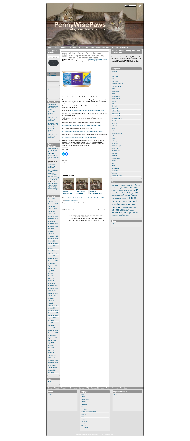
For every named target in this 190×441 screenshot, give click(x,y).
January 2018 (52, 256)
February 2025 (52, 201)
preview (125, 201)
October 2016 (52, 290)
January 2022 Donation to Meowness (52, 166)
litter (136, 193)
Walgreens (115, 170)
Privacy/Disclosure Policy (100, 47)
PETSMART (85, 427)
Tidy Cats (135, 213)
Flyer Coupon (116, 98)
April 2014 (51, 350)
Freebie (114, 101)
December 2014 (53, 330)
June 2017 (51, 273)
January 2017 (52, 283)
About (56, 47)
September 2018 (53, 243)
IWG (128, 193)
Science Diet (118, 210)
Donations (64, 47)
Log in (115, 394)
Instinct (124, 193)
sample (133, 207)
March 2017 (51, 280)
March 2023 (51, 211)
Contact (115, 47)
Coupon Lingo (85, 399)
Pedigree (124, 198)
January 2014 (52, 357)
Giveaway (115, 108)
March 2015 (51, 325)
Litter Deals (115, 121)
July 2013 (51, 372)
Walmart (114, 173)
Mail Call (114, 123)
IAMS (135, 190)
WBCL (120, 215)
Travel (113, 165)
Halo (131, 190)
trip (117, 215)
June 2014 (51, 345)
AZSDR (128, 185)
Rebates (114, 136)
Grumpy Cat (125, 190)
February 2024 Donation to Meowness (52, 136)
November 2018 (53, 238)
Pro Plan (132, 204)
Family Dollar (116, 96)
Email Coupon (116, 91)
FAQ (87, 47)
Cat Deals (70, 197)
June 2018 (51, 248)
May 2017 (51, 276)
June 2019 (51, 231)
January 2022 (52, 213)
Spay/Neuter (115, 148)
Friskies (129, 187)
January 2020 (52, 221)
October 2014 (52, 335)
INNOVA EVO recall (68, 210)
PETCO (83, 425)
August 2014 (52, 340)
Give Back (124, 47)
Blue (138, 185)
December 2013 (53, 360)
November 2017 (53, 261)
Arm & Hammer (120, 185)
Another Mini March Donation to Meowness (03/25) (53, 107)
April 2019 (51, 233)
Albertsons (115, 71)
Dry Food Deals (82, 197)
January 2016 (52, 308)
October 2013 (52, 365)
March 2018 (51, 251)
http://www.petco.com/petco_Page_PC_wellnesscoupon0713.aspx (82, 131)
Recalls (114, 138)
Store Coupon (116, 150)
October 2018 (52, 241)
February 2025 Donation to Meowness (52, 119)
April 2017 (51, 278)
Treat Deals (115, 168)
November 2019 (53, 226)
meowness (115, 195)
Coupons (83, 401)
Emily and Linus (53, 148)
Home (50, 47)
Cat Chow (114, 188)
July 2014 (51, 343)
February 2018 (52, 253)
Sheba (126, 210)
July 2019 (51, 228)
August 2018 (52, 246)
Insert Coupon (116, 113)
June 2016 (51, 298)
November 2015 (53, 313)
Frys (113, 103)
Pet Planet (84, 421)
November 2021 (53, 218)
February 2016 (52, 305)
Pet (127, 198)
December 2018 (53, 236)
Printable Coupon (117, 133)
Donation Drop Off (117, 83)
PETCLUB (84, 423)
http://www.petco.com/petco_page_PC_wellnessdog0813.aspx (81, 125)
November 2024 (53, 204)
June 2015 (51, 323)
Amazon (114, 74)
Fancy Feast (121, 188)
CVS (113, 79)
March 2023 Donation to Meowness (52, 151)
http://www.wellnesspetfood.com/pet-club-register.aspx (87, 110)
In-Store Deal (90, 197)
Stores (81, 47)
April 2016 (51, 300)
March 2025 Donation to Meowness (51, 113)
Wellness (75, 200)
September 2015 (53, 315)
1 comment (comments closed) (98, 59)
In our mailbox (102, 210)
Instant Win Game (117, 116)
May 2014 (51, 347)
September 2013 (53, 367)
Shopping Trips (116, 146)
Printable (133, 201)
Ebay (113, 88)
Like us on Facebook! (52, 74)
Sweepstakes (116, 158)
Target (113, 160)
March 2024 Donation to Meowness (51, 130)
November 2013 (53, 362)
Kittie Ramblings (117, 118)
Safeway (114, 141)
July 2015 (51, 320)
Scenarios (115, 143)
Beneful (134, 185)
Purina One (122, 207)
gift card (114, 106)
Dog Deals (75, 197)
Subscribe (53, 63)
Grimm (50, 156)
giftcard (114, 190)
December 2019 (53, 223)
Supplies (114, 155)
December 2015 (53, 310)
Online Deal (115, 126)
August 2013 (52, 370)
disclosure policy (98, 61)
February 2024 (52, 209)
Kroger (132, 193)
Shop (82, 416)
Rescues (73, 47)
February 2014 (52, 355)
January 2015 (52, 328)
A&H (113, 185)
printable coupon (120, 204)
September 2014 (53, 338)
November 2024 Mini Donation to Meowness (53, 124)
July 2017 (51, 271)
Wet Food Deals (70, 199)
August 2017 (52, 268)
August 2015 (52, 318)
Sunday (131, 210)
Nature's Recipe (130, 195)
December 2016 (53, 285)
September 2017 (53, 266)
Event (113, 93)
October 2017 (52, 263)
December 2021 (53, 216)
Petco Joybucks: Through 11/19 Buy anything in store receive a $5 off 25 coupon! (53, 175)
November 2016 (53, 288)
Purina (115, 207)
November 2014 (53, 333)
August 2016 (52, 295)
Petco (95, 197)
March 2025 (51, 199)
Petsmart (99, 197)
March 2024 (51, 206)
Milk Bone (120, 195)
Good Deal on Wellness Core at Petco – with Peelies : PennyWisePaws (87, 215)
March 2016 (51, 303)
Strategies (115, 153)
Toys (113, 163)
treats (114, 215)
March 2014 (51, 352)
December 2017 (53, 258)
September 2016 (53, 293)
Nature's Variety (116, 198)
